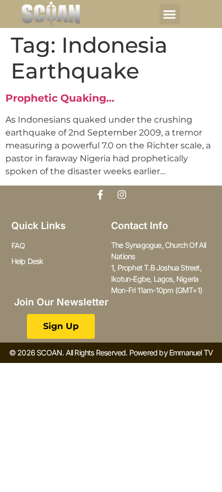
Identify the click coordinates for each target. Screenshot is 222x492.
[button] (169, 14)
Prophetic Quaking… (59, 98)
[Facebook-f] (100, 194)
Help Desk (27, 261)
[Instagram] (122, 194)
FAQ (18, 245)
